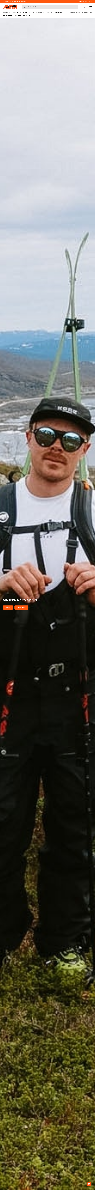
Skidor (8, 607)
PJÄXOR (16, 12)
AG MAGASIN (7, 16)
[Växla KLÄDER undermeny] (30, 12)
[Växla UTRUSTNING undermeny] (43, 12)
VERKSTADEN (75, 12)
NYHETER (18, 16)
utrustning (21, 607)
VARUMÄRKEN (59, 12)
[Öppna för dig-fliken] (89, 1184)
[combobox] (50, 7)
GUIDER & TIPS (87, 12)
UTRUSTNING (37, 12)
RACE (48, 12)
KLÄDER (25, 12)
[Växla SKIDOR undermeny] (10, 12)
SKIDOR (5, 12)
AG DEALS (26, 16)
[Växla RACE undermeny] (52, 12)
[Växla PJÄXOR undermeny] (20, 12)
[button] (91, 7)
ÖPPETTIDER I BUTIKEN (9, 1)
